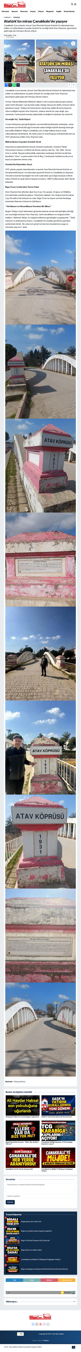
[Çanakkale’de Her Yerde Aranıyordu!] (23, 1158)
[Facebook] (33, 1324)
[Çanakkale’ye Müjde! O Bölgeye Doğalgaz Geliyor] (58, 1158)
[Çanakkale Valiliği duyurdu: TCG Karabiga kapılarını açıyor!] (58, 1131)
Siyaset (14, 11)
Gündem (5, 11)
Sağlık (58, 11)
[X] (36, 1324)
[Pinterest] (40, 1324)
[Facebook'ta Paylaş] (6, 85)
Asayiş (33, 11)
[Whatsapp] (48, 1324)
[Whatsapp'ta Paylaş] (14, 85)
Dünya (41, 11)
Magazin (50, 11)
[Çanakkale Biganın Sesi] (15, 4)
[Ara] (72, 4)
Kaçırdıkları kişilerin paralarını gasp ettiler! (25, 1347)
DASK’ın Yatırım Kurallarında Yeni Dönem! (56, 1117)
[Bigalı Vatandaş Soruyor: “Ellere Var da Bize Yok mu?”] (23, 1131)
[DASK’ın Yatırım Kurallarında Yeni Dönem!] (58, 1105)
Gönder (10, 1202)
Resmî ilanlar (69, 11)
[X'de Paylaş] (10, 85)
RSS (21, 1334)
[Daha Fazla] (18, 85)
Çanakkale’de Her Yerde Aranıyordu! (19, 1169)
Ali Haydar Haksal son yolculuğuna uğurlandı (22, 1117)
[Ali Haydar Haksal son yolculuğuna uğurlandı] (23, 1105)
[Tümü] (74, 1302)
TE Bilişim (46, 1340)
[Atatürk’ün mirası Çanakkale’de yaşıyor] (40, 61)
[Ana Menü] (75, 4)
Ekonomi (24, 11)
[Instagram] (44, 1324)
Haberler (7, 17)
